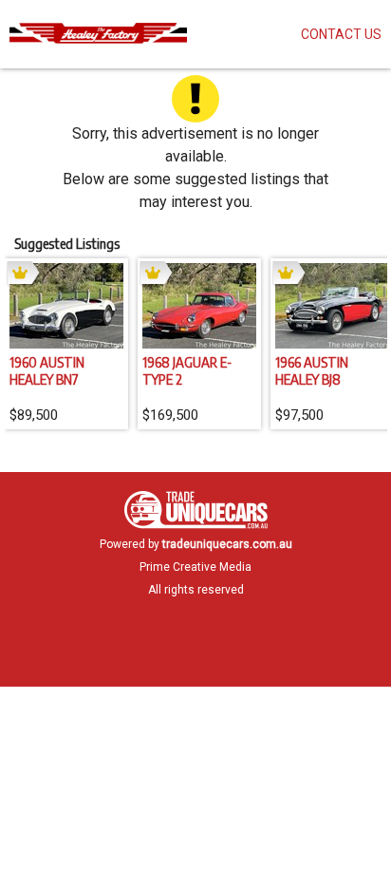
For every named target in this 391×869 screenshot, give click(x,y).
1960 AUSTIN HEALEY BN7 (46, 370)
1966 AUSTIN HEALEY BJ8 (311, 370)
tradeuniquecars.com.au (227, 544)
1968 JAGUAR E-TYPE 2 (187, 370)
